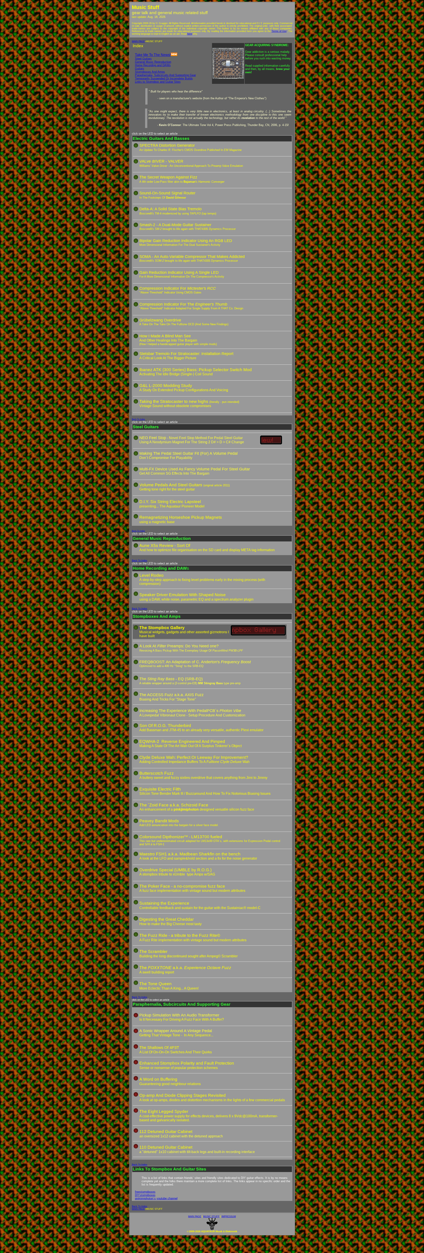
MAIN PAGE (138, 41)
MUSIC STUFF (211, 1216)
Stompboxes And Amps (150, 71)
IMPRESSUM (228, 1216)
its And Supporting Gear (180, 75)
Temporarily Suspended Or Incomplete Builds (164, 78)
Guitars (139, 68)
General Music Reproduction (153, 62)
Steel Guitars (143, 58)
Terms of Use (279, 31)
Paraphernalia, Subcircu (150, 75)
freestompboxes (145, 1191)
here (189, 33)
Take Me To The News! (153, 55)
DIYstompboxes (145, 1195)
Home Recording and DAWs (153, 65)
